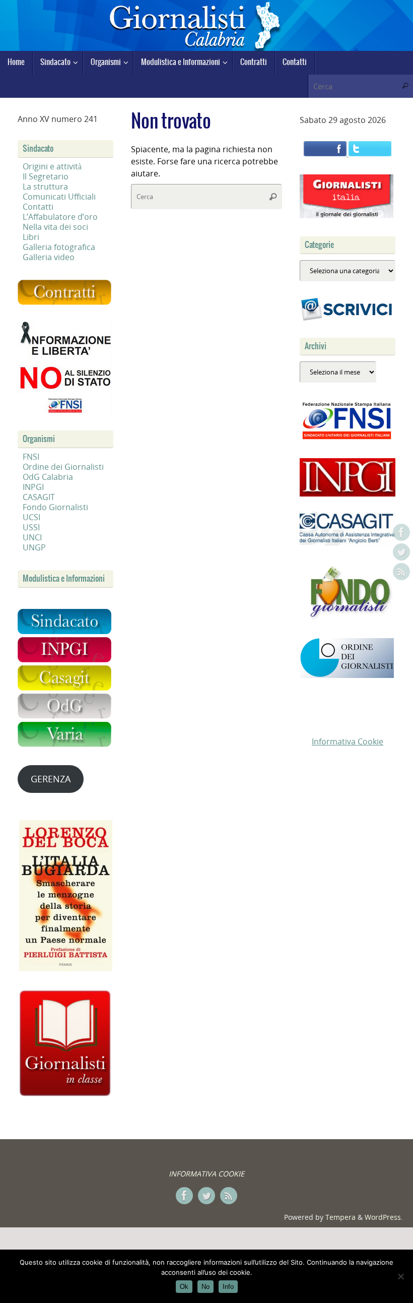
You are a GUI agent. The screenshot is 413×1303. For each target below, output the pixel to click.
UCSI (31, 517)
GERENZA (51, 779)
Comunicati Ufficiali (59, 196)
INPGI (33, 486)
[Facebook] (401, 532)
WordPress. (384, 1217)
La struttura (45, 186)
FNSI (31, 456)
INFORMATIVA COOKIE (206, 1173)
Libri (31, 236)
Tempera (340, 1217)
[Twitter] (401, 552)
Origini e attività (52, 166)
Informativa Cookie (347, 741)
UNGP (34, 547)
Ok (184, 1286)
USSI (31, 527)
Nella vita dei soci (55, 226)
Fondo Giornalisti (55, 507)
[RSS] (401, 571)
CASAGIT (39, 497)
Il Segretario (45, 176)
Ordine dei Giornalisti (63, 466)
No (205, 1286)
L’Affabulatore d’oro (60, 216)
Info (228, 1286)
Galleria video (49, 257)
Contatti (38, 206)
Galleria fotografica (59, 247)
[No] (400, 1276)
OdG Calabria (48, 476)
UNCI (32, 537)
